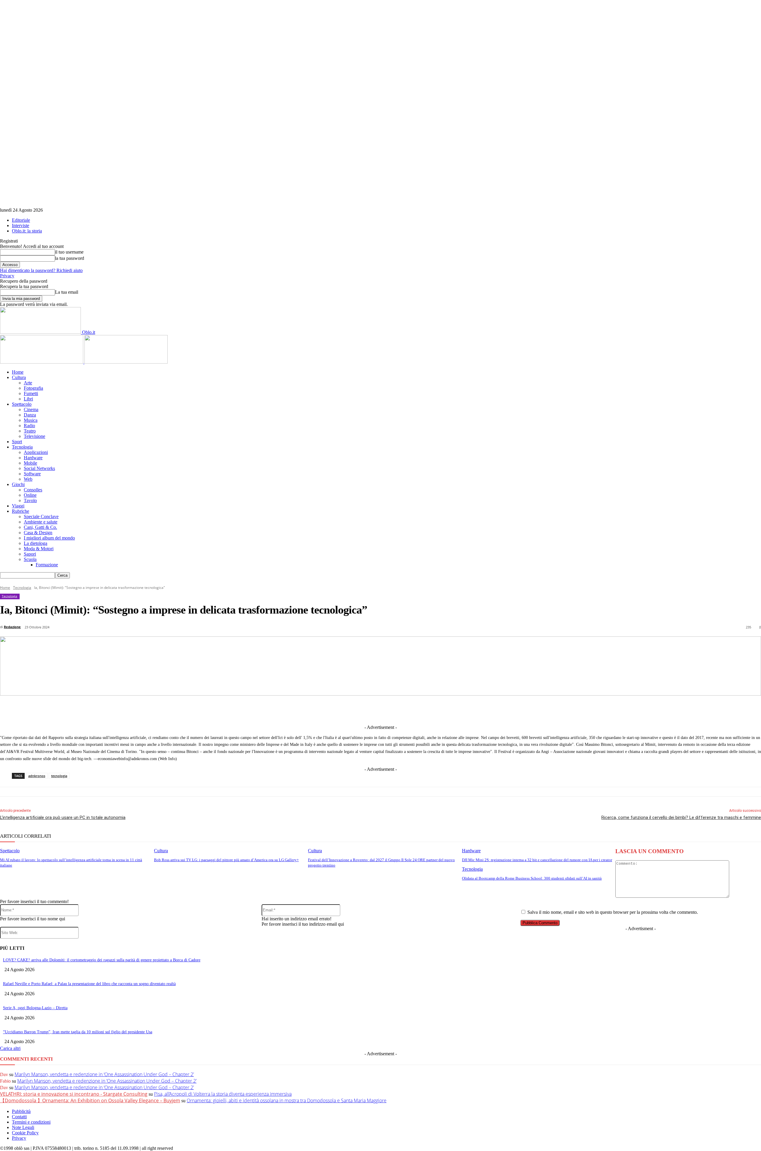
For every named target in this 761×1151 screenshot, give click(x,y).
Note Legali (23, 1127)
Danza (30, 414)
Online (30, 495)
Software (32, 473)
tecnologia (59, 775)
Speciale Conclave (41, 516)
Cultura (19, 377)
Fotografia (33, 388)
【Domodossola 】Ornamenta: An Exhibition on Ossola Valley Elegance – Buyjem (90, 1100)
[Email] (438, 710)
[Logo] (42, 361)
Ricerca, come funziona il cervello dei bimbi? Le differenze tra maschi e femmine (681, 817)
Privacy (7, 275)
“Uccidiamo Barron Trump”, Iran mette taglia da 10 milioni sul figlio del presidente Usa (77, 1032)
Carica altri (10, 1048)
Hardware (33, 457)
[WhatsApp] (416, 710)
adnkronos (36, 775)
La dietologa (35, 543)
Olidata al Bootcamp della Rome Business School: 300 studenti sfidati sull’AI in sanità (532, 878)
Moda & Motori (39, 548)
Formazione (47, 564)
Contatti (19, 1116)
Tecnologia (22, 446)
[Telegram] (372, 710)
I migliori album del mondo (49, 537)
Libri (28, 398)
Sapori (30, 553)
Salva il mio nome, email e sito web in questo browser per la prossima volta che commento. (612, 912)
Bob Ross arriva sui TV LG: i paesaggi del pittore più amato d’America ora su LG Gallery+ (226, 860)
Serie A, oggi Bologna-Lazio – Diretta (35, 1008)
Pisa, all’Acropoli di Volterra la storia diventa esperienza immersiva (223, 1094)
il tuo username (69, 251)
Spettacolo (22, 404)
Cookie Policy (25, 1132)
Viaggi (18, 505)
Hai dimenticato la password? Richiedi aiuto (41, 270)
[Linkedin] (350, 710)
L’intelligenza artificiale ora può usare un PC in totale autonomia (62, 817)
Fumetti (31, 393)
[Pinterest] (394, 710)
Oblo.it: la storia (27, 230)
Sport (17, 441)
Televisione (34, 436)
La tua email (66, 292)
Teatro (30, 430)
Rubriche (20, 511)
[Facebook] (306, 710)
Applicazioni (36, 452)
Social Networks (39, 468)
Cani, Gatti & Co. (40, 527)
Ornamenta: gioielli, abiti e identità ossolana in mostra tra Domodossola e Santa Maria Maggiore (286, 1100)
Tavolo (30, 500)
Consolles (33, 489)
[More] (504, 709)
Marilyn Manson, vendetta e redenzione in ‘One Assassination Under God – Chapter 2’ (104, 1074)
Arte (28, 382)
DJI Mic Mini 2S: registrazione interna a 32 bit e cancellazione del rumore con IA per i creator (537, 860)
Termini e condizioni (31, 1122)
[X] (328, 710)
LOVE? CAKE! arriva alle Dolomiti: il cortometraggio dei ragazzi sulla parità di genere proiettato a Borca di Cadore (101, 960)
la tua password (69, 258)
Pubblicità (21, 1111)
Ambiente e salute (40, 521)
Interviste (20, 225)
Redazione (12, 627)
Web (28, 479)
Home (17, 372)
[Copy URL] (482, 710)
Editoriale (21, 220)
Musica (30, 420)
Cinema (31, 409)
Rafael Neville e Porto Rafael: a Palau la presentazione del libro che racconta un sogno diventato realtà (89, 984)
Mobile (30, 463)
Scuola (30, 559)
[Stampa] (460, 710)
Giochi (18, 484)
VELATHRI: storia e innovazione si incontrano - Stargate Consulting (73, 1094)
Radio (29, 425)
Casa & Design (38, 532)
